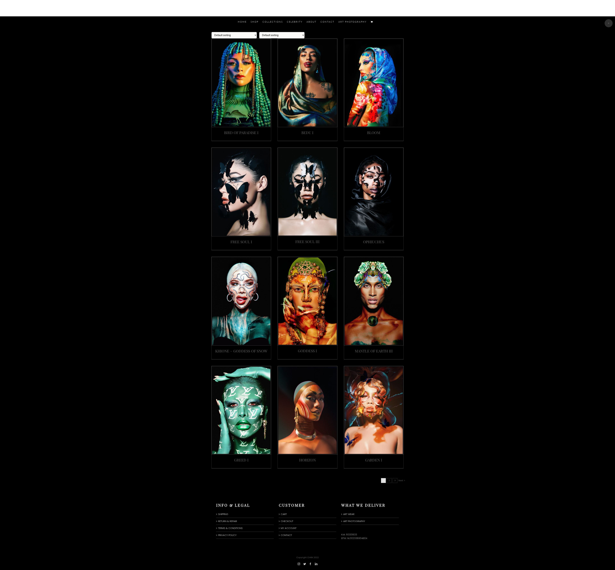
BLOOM (373, 132)
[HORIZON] (307, 367)
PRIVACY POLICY (227, 535)
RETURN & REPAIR (227, 521)
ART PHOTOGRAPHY (354, 521)
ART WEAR (348, 514)
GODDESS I (307, 350)
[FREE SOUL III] (307, 149)
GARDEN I (373, 459)
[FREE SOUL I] (241, 149)
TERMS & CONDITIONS (230, 528)
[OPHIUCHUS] (373, 149)
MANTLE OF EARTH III (374, 350)
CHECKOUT (287, 521)
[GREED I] (241, 367)
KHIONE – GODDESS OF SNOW (241, 350)
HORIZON (307, 459)
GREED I (241, 459)
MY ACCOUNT (288, 528)
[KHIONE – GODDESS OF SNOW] (241, 258)
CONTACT (286, 535)
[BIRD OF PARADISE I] (241, 40)
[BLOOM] (373, 40)
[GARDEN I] (373, 367)
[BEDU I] (307, 40)
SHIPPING (223, 514)
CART (284, 514)
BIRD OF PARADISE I (241, 132)
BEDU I (307, 132)
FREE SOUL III (307, 241)
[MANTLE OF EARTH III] (373, 258)
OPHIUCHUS (373, 241)
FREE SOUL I (241, 241)
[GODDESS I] (307, 258)
